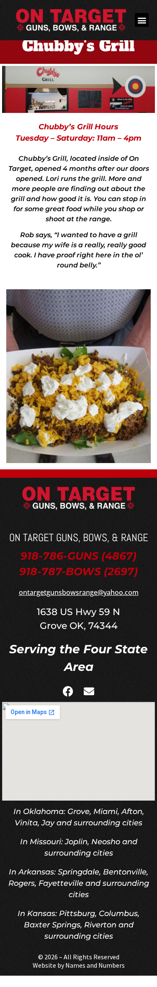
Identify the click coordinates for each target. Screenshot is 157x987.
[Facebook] (68, 691)
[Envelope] (89, 691)
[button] (142, 20)
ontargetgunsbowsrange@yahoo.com (79, 592)
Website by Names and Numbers (79, 965)
